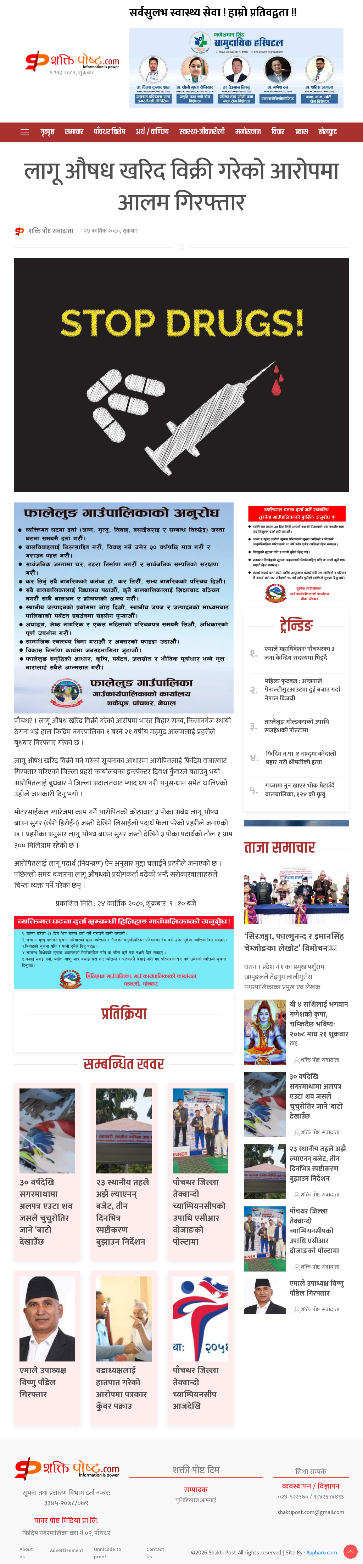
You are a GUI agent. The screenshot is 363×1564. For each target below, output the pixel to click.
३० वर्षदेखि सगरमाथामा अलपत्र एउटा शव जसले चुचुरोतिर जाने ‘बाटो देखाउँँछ (46, 1212)
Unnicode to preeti (107, 1553)
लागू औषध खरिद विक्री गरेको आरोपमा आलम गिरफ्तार (181, 187)
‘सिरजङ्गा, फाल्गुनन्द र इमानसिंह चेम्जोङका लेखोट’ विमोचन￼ (294, 942)
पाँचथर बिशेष (109, 132)
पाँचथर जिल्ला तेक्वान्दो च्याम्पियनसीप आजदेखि (196, 1389)
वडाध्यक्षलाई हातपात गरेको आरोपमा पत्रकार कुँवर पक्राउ (121, 1389)
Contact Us (155, 1553)
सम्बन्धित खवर (124, 1065)
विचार (278, 132)
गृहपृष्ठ (47, 132)
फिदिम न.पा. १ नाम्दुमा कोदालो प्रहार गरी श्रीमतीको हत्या (301, 758)
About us (26, 1553)
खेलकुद (327, 132)
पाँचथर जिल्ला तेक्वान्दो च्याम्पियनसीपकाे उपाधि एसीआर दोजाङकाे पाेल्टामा (199, 1212)
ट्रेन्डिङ (296, 626)
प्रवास (301, 132)
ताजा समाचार (279, 848)
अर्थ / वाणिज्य (152, 132)
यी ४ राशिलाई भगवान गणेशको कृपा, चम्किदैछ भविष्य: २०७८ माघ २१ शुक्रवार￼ (319, 1024)
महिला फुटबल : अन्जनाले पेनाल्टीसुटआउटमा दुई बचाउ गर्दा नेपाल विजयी (302, 690)
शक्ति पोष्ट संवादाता (50, 231)
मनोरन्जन (248, 132)
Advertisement (66, 1550)
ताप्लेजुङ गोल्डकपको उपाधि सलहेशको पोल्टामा (296, 726)
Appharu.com (321, 1553)
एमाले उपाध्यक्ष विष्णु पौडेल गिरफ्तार (42, 1382)
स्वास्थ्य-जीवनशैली (202, 132)
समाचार (74, 132)
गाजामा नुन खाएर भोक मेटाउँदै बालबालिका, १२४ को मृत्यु (300, 790)
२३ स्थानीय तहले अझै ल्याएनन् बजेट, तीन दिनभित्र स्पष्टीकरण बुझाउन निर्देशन (122, 1212)
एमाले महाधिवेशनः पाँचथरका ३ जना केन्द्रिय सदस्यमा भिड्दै (299, 653)
